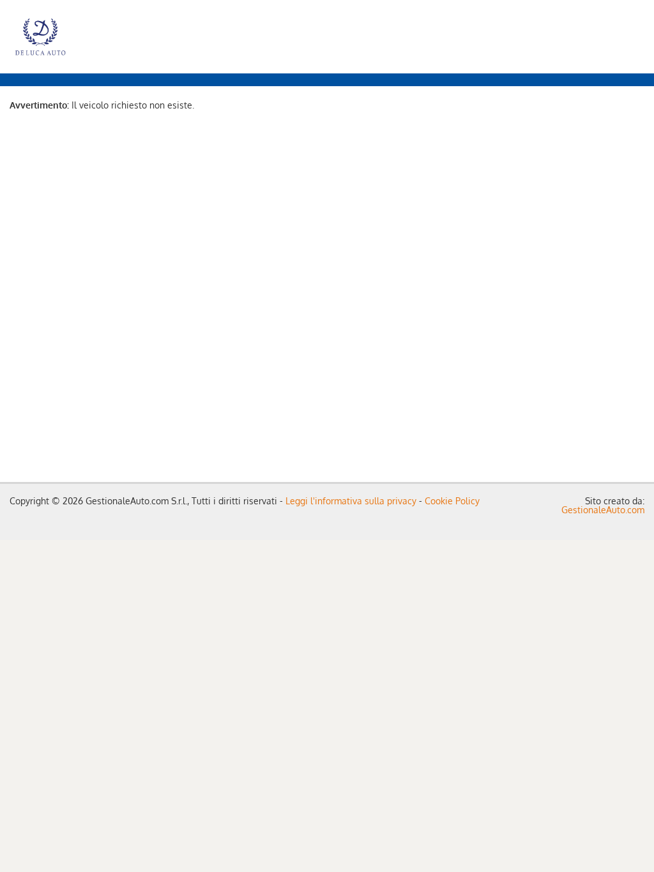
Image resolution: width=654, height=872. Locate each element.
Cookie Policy (452, 500)
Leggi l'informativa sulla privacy (350, 500)
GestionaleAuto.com (602, 509)
